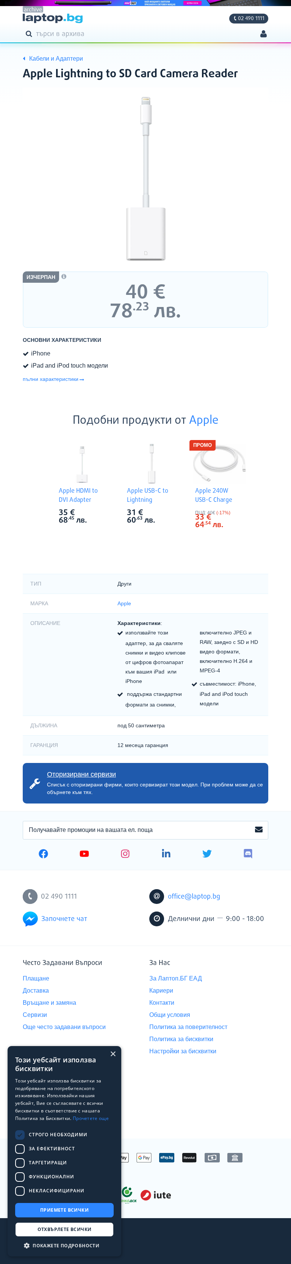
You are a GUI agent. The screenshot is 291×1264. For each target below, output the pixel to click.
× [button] (113, 1054)
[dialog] (64, 1151)
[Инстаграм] (125, 854)
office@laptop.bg (194, 896)
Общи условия (169, 1015)
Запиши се (259, 830)
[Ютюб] (84, 854)
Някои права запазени (49, 1245)
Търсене (30, 33)
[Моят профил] (263, 34)
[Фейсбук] (43, 854)
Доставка (36, 990)
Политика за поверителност (188, 1027)
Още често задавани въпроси (64, 1027)
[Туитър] (207, 854)
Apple (204, 420)
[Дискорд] (248, 854)
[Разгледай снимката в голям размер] (145, 178)
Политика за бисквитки (181, 1039)
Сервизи (35, 1015)
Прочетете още (91, 1118)
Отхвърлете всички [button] (65, 1229)
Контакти (161, 1002)
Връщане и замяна (49, 1002)
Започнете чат (64, 919)
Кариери (161, 990)
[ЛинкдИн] (166, 854)
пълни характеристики (50, 379)
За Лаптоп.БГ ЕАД (175, 978)
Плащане (36, 978)
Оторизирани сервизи (81, 774)
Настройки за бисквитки (182, 1051)
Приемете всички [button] (64, 1210)
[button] (64, 1245)
